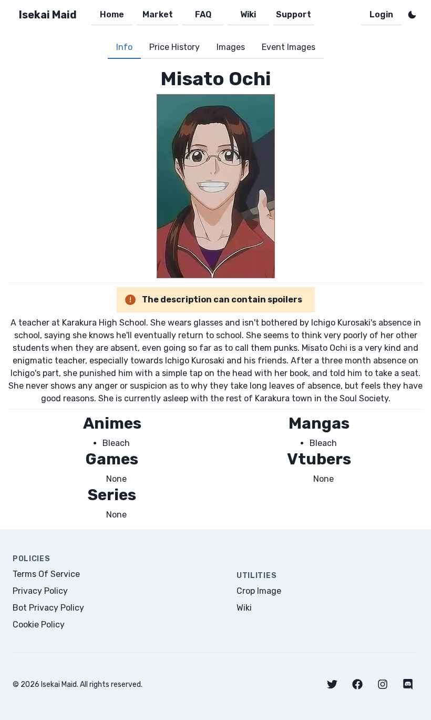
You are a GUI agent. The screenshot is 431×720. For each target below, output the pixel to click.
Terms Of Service (46, 574)
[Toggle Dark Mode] (412, 14)
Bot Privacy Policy (48, 608)
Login (381, 14)
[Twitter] (332, 684)
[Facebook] (357, 684)
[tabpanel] (215, 294)
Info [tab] (124, 47)
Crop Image (259, 591)
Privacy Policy (40, 591)
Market (157, 14)
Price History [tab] (174, 47)
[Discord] (407, 684)
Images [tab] (231, 47)
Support (293, 14)
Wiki (248, 14)
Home (112, 14)
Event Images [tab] (288, 47)
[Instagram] (382, 684)
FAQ (203, 14)
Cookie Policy (39, 625)
